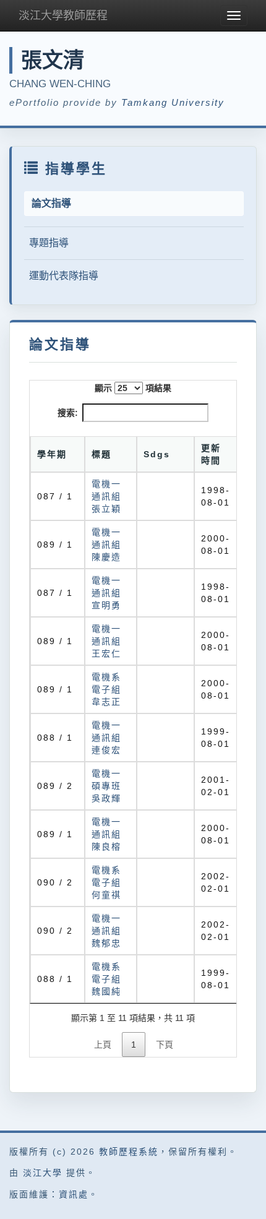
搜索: (68, 413)
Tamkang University (173, 102)
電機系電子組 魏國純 (106, 979)
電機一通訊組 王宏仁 (106, 641)
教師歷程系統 (128, 1152)
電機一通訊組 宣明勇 (106, 592)
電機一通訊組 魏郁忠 (106, 930)
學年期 (52, 454)
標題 (101, 454)
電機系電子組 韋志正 (106, 689)
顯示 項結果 (133, 388)
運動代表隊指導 (63, 275)
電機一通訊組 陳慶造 (106, 544)
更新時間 (211, 454)
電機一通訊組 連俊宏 (106, 737)
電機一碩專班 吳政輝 (106, 786)
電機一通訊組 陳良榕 (106, 834)
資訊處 (73, 1194)
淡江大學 (42, 1173)
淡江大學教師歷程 (63, 15)
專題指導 (49, 243)
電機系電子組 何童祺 (106, 882)
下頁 (164, 1044)
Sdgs (157, 454)
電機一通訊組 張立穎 (106, 496)
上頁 (102, 1044)
